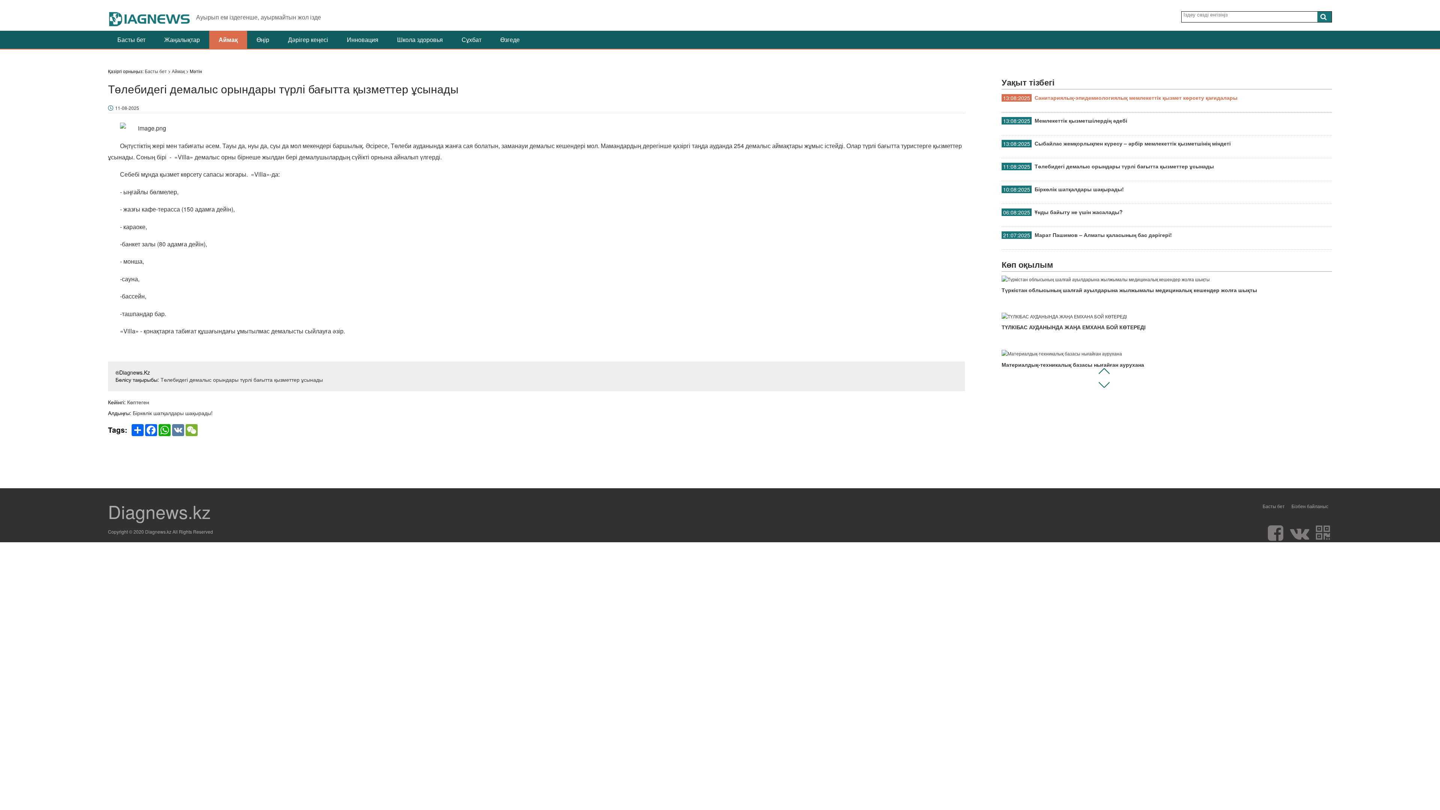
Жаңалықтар (182, 39)
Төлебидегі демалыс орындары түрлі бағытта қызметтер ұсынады (241, 379)
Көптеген (138, 402)
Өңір (262, 39)
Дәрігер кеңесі (308, 39)
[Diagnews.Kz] (150, 15)
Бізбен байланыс (1310, 506)
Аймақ (228, 39)
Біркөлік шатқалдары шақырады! (173, 413)
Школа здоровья (420, 39)
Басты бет (131, 39)
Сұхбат (472, 39)
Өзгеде (510, 39)
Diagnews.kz (159, 511)
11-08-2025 (127, 108)
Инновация (362, 39)
